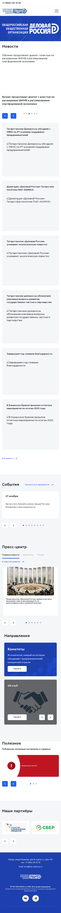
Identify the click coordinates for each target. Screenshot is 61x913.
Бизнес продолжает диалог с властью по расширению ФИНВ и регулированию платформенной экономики (28, 100)
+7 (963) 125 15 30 (11, 3)
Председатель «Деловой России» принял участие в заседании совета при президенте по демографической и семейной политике (28, 601)
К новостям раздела (11, 562)
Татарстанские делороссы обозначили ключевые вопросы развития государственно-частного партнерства (29, 299)
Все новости (7, 458)
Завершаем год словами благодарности (29, 354)
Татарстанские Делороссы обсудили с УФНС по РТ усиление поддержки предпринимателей (29, 132)
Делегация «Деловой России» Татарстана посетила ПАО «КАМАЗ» (30, 188)
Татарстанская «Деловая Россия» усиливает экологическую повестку (27, 243)
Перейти (17, 717)
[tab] (24, 113)
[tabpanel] (30, 28)
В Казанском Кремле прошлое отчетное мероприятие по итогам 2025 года (29, 407)
